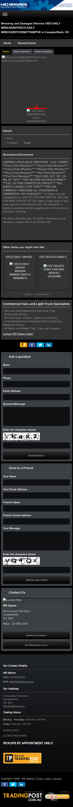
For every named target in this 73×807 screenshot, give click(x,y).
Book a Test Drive (22, 52)
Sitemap (57, 778)
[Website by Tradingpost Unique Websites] (36, 796)
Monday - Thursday (13, 719)
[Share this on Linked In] (48, 345)
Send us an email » (36, 635)
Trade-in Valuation (43, 52)
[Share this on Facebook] (32, 345)
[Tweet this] (40, 345)
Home (7, 43)
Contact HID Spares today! (18, 333)
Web (5, 681)
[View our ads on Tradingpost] (22, 758)
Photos (6, 52)
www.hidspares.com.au (21, 681)
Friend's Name (11, 502)
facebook (4, 784)
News (48, 778)
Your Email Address (15, 489)
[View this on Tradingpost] (23, 345)
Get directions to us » (36, 645)
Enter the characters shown (19, 429)
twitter (13, 784)
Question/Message (14, 404)
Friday (6, 724)
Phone (7, 378)
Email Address (12, 391)
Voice (6, 677)
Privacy (39, 778)
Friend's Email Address (17, 515)
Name (6, 364)
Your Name (9, 476)
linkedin (21, 784)
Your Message (11, 528)
